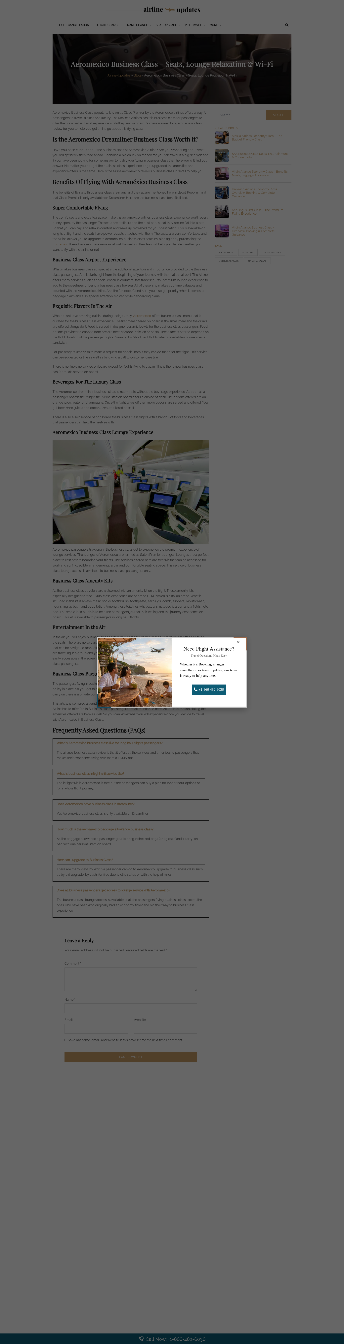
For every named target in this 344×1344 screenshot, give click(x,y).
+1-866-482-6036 (210, 689)
